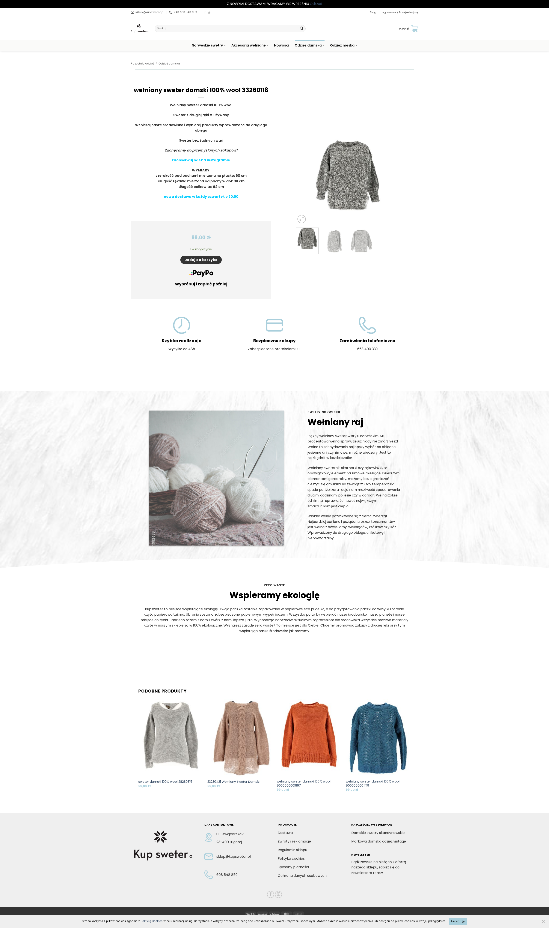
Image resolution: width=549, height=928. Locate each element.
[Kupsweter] (139, 28)
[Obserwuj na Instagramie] (209, 12)
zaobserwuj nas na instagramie (201, 160)
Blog (373, 12)
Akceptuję (458, 921)
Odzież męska (342, 45)
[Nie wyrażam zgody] (543, 922)
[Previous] (303, 181)
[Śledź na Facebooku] (205, 12)
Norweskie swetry (207, 45)
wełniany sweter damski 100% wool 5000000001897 (303, 783)
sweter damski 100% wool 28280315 (165, 782)
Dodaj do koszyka (200, 260)
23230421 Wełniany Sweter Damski (233, 782)
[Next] (392, 181)
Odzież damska (308, 45)
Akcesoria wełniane (248, 45)
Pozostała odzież (142, 63)
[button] (399, 12)
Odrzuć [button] (316, 3)
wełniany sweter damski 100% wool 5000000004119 (373, 783)
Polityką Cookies (152, 921)
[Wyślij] (301, 28)
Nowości (281, 45)
